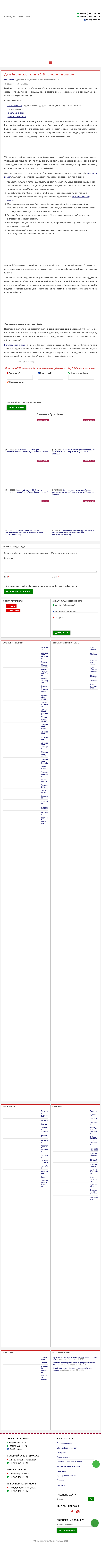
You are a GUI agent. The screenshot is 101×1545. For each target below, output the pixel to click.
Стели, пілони (43, 791)
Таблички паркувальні (44, 821)
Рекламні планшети (44, 774)
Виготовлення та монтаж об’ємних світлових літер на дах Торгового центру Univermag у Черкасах (73, 492)
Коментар (8, 558)
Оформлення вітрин (44, 726)
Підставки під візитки (93, 1192)
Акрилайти (44, 648)
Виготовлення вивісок (15, 345)
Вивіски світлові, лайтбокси (44, 672)
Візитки (44, 1124)
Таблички (44, 813)
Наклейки (44, 1167)
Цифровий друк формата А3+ (44, 1183)
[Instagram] (78, 1512)
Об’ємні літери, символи (44, 719)
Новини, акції (44, 1358)
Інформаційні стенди (44, 697)
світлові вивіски (14, 105)
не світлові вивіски (16, 113)
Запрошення (44, 1172)
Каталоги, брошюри (44, 1149)
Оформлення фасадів (44, 761)
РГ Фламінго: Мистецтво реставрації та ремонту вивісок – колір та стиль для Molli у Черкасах (73, 452)
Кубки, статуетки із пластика (93, 1141)
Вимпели (93, 1111)
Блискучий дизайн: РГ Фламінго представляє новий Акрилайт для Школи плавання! (27, 491)
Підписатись (68, 1530)
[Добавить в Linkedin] (87, 361)
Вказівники (44, 797)
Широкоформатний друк (67, 1448)
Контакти (61, 1485)
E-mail (55, 577)
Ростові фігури (44, 786)
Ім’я (6, 577)
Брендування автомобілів (44, 656)
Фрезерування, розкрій (66, 1476)
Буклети (44, 1120)
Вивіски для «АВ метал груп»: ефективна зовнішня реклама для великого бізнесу (27, 451)
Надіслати (17, 407)
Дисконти (44, 1136)
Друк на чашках (93, 1185)
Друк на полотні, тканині (93, 669)
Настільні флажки (94, 1149)
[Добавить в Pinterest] (90, 361)
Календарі (44, 1141)
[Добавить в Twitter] (94, 361)
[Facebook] (72, 1512)
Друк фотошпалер (93, 686)
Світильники (94, 1198)
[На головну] (5, 80)
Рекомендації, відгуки (44, 1377)
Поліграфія (61, 1452)
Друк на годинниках (93, 1179)
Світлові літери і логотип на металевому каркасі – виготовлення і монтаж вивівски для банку (24, 532)
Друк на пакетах (93, 1160)
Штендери (44, 802)
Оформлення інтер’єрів (44, 746)
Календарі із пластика (94, 1130)
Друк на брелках (93, 1154)
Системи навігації (44, 808)
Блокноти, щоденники (44, 1114)
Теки (43, 1177)
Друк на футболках (94, 1172)
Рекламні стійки (44, 768)
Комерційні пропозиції (44, 1369)
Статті (11, 80)
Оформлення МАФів (44, 754)
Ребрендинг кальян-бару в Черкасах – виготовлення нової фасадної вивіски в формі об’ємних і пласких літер (73, 532)
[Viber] (98, 30)
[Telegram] (98, 49)
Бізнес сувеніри (63, 1457)
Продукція (61, 1471)
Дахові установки (44, 704)
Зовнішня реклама (64, 1443)
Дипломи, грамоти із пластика (93, 1119)
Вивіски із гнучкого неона (44, 689)
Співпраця (61, 1480)
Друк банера (93, 648)
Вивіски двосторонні (44, 681)
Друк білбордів (93, 655)
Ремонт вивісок (44, 780)
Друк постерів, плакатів (94, 678)
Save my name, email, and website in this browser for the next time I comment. (41, 586)
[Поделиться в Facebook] (83, 361)
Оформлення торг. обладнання (44, 735)
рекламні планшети (16, 116)
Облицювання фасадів (44, 712)
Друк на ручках (93, 1165)
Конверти (44, 1156)
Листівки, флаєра (44, 1161)
